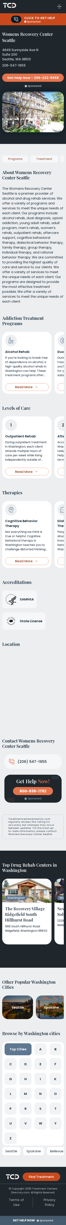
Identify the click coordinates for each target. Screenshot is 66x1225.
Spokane (33, 1151)
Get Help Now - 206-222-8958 (33, 77)
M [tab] (25, 1093)
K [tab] (55, 1079)
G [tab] (10, 1079)
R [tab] (26, 1108)
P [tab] (11, 1108)
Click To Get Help (39, 18)
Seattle (11, 1151)
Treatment (44, 159)
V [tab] (25, 1123)
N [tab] (40, 1093)
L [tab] (10, 1093)
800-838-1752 (33, 791)
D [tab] (25, 1064)
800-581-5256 (16, 19)
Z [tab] (11, 1138)
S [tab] (40, 1108)
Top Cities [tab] (18, 1049)
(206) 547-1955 (32, 761)
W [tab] (40, 1123)
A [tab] (40, 1049)
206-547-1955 (14, 65)
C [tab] (10, 1064)
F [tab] (55, 1064)
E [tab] (40, 1064)
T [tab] (55, 1108)
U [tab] (11, 1123)
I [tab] (40, 1079)
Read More (24, 387)
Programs (15, 159)
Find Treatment (41, 1176)
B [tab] (55, 1049)
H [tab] (25, 1079)
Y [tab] (55, 1123)
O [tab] (55, 1093)
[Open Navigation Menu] (59, 6)
